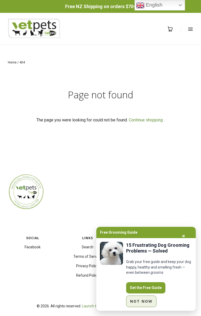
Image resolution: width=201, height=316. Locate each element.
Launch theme (94, 306)
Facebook (33, 247)
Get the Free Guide (146, 288)
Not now (141, 301)
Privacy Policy (87, 266)
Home (12, 62)
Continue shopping (146, 119)
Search (87, 247)
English (153, 5)
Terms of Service (87, 256)
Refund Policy (87, 275)
